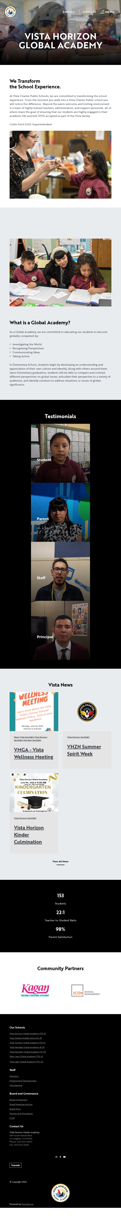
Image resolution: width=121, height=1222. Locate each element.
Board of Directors (18, 1099)
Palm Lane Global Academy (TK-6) (26, 1056)
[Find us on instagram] (56, 1156)
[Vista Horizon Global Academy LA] (60, 1192)
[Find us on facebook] (60, 1156)
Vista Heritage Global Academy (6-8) (27, 1047)
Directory (14, 1076)
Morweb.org (27, 1204)
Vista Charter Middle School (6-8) (26, 1038)
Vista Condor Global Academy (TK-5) (27, 1042)
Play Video (43, 466)
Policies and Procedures (21, 1113)
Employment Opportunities (23, 1080)
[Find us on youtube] (64, 1156)
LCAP (12, 1118)
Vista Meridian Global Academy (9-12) (28, 1051)
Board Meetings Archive (21, 1104)
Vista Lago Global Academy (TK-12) (26, 1061)
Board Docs (15, 1108)
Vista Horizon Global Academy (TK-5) (28, 1033)
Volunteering (16, 1085)
